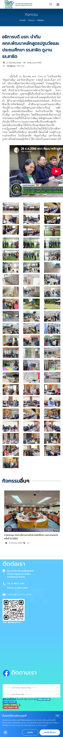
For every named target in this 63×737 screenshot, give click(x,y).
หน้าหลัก (22, 20)
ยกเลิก (30, 732)
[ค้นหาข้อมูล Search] (51, 4)
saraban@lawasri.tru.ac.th (19, 594)
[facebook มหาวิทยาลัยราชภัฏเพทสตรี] (7, 672)
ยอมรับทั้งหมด (50, 732)
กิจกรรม (31, 20)
